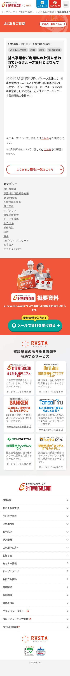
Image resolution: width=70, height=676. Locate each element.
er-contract (10, 197)
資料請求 (7, 587)
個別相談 (7, 595)
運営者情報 (8, 603)
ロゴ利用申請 (10, 627)
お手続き (9, 244)
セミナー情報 (10, 563)
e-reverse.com (12, 201)
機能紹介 (7, 500)
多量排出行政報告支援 (16, 193)
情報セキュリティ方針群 (15, 619)
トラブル (9, 223)
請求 (41, 49)
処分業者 (9, 206)
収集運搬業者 (11, 214)
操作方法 (9, 227)
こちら (45, 138)
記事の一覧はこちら (52, 24)
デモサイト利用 (12, 248)
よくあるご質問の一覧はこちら (35, 169)
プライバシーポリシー (14, 610)
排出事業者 (54, 49)
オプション (10, 210)
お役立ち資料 (10, 579)
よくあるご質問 (18, 49)
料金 (33, 49)
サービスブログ (11, 571)
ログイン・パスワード (16, 240)
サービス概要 (11, 219)
